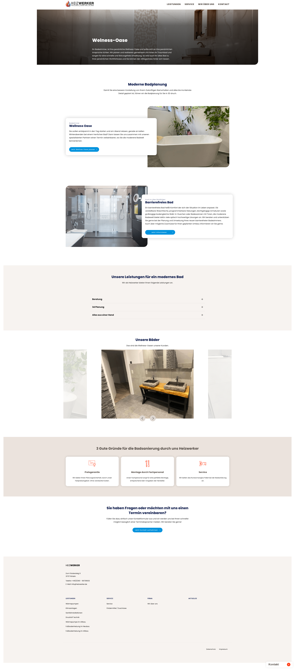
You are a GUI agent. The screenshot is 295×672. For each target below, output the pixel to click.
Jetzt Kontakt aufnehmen (146, 530)
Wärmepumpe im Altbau (76, 622)
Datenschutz (211, 649)
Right (153, 418)
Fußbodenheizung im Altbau (77, 631)
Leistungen (174, 4)
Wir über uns (206, 4)
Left (142, 418)
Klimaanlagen (71, 608)
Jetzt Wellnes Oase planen (83, 149)
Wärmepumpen (72, 604)
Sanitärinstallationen (74, 613)
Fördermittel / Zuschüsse (116, 608)
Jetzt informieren (159, 232)
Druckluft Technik (72, 617)
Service (189, 4)
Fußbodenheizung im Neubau (78, 626)
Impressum (223, 649)
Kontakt (223, 4)
